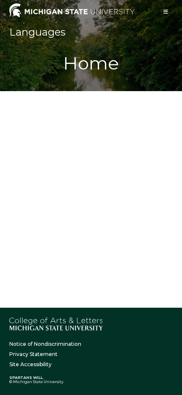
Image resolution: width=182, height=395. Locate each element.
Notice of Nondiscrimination (45, 344)
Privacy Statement (33, 354)
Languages (37, 32)
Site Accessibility (30, 364)
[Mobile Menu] (166, 11)
